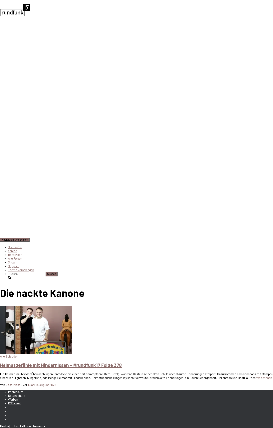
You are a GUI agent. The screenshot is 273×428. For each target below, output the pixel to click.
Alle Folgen (15, 258)
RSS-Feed (14, 403)
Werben (13, 399)
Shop (11, 262)
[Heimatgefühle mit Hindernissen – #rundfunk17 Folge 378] (36, 352)
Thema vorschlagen (21, 270)
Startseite (15, 247)
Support (13, 266)
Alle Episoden (9, 356)
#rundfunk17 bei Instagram (11, 416)
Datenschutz (16, 395)
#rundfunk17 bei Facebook (11, 412)
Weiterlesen (264, 378)
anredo (12, 251)
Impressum (15, 392)
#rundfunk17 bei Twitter (11, 408)
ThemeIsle (38, 426)
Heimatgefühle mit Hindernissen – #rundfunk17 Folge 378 (61, 365)
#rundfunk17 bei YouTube (11, 420)
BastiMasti (15, 254)
